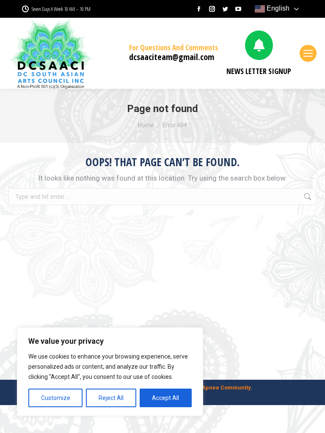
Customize (55, 398)
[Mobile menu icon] (308, 53)
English (277, 8)
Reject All (111, 398)
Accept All (165, 398)
